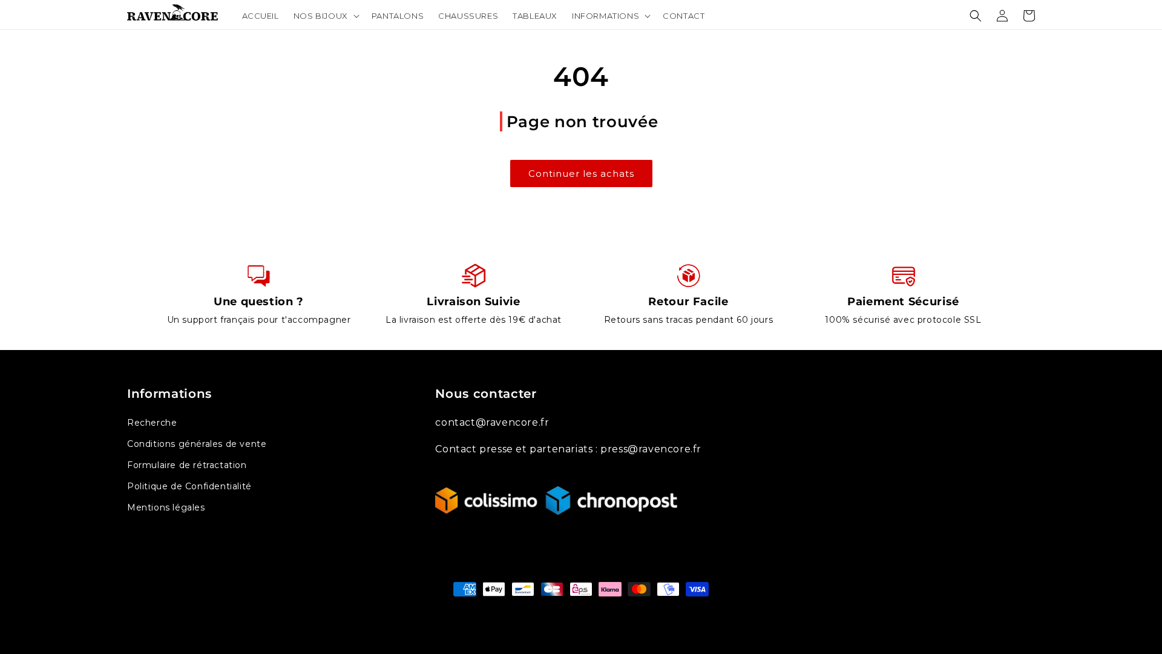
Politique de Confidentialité (189, 486)
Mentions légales (166, 507)
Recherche (152, 422)
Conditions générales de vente (196, 443)
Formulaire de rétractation (187, 465)
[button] (325, 16)
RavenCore (595, 612)
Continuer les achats (581, 173)
